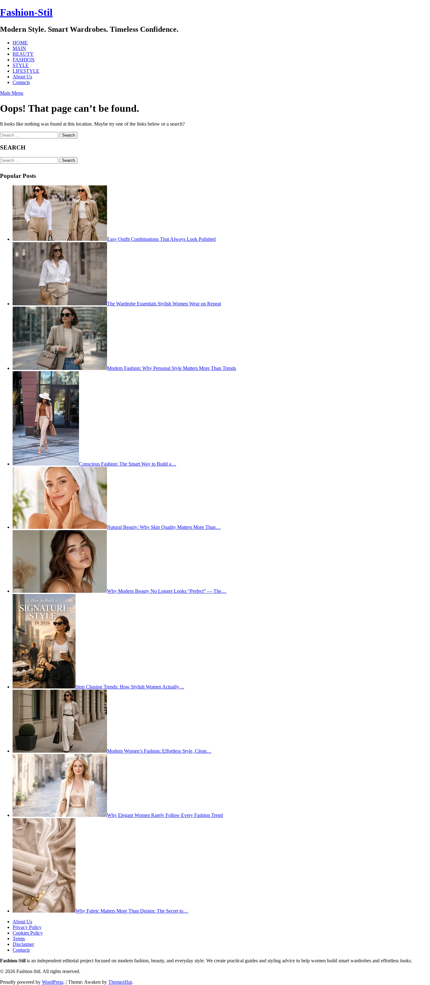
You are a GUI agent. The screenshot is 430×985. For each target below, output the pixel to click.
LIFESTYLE (26, 71)
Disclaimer (23, 944)
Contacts (21, 82)
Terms (19, 938)
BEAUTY (23, 54)
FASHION (24, 59)
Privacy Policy (27, 927)
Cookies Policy (28, 933)
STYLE (21, 65)
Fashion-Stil (26, 12)
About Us (22, 76)
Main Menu (11, 93)
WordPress (52, 982)
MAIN (19, 48)
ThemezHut (120, 982)
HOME (20, 42)
